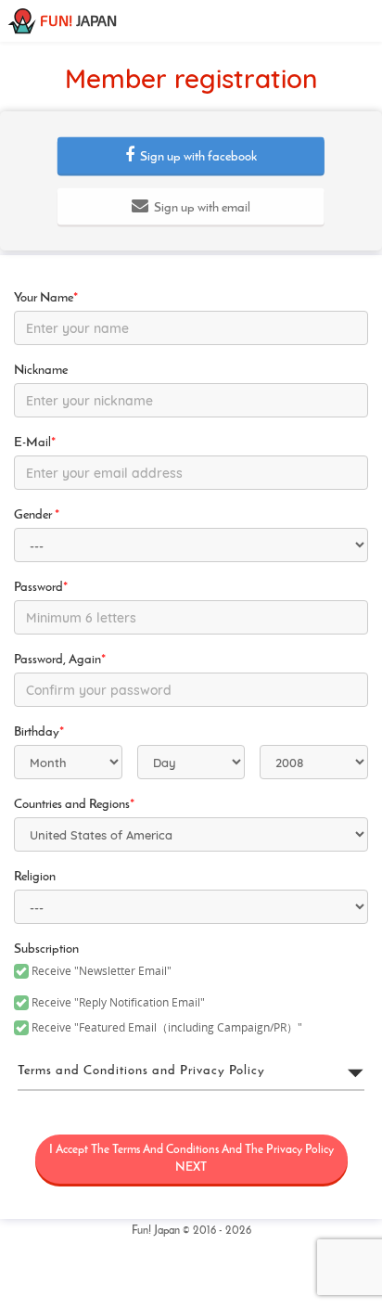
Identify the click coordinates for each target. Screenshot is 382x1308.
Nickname (41, 371)
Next (191, 1158)
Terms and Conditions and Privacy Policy (141, 1071)
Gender (36, 515)
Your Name (46, 298)
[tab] (191, 1071)
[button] (191, 155)
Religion (35, 877)
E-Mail (35, 443)
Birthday (39, 732)
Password (41, 588)
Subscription (46, 949)
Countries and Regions (74, 805)
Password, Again (60, 660)
